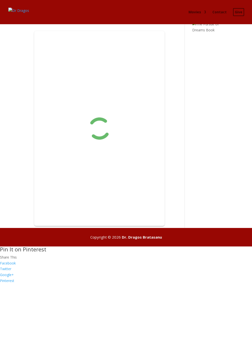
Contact (219, 12)
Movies (195, 12)
